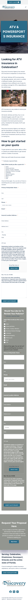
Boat (7, 177)
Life (7, 178)
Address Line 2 (4, 226)
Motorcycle (9, 175)
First (2, 193)
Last (2, 198)
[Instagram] (17, 591)
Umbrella (8, 172)
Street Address (5, 220)
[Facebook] (10, 591)
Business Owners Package (13, 171)
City (2, 232)
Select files (14, 268)
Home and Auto (10, 168)
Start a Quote (13, 2)
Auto (7, 166)
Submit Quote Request (9, 301)
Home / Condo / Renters (12, 169)
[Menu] (25, 7)
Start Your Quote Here (10, 572)
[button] (14, 541)
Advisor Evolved (17, 599)
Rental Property (10, 174)
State (2, 237)
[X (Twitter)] (14, 591)
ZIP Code (3, 243)
